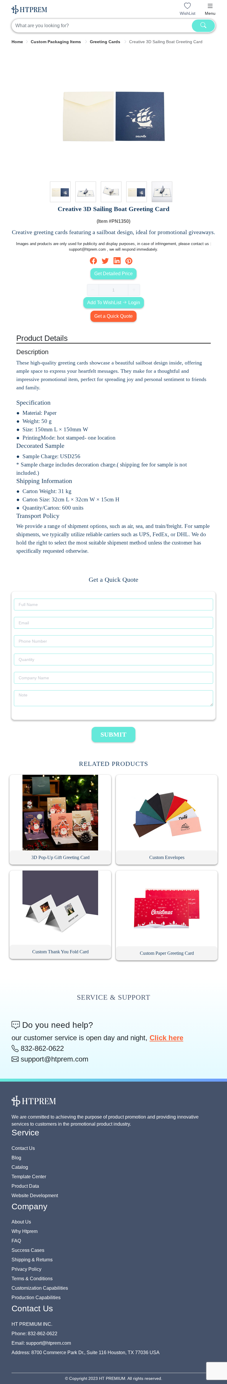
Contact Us (23, 1148)
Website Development (35, 1195)
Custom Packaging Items (56, 41)
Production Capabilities (36, 1297)
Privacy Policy (26, 1269)
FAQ (16, 1240)
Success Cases (28, 1250)
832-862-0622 (41, 1048)
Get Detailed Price (113, 273)
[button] (210, 5)
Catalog (20, 1167)
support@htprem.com (53, 1059)
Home (17, 41)
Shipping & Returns (32, 1259)
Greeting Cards (105, 41)
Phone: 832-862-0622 (34, 1333)
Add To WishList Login (113, 302)
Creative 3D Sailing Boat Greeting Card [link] (165, 41)
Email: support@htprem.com (41, 1343)
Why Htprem (25, 1231)
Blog (16, 1157)
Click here (166, 1038)
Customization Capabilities (40, 1288)
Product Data (25, 1186)
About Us (21, 1221)
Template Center (29, 1176)
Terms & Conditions (32, 1278)
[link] (17, 41)
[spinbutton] (113, 290)
